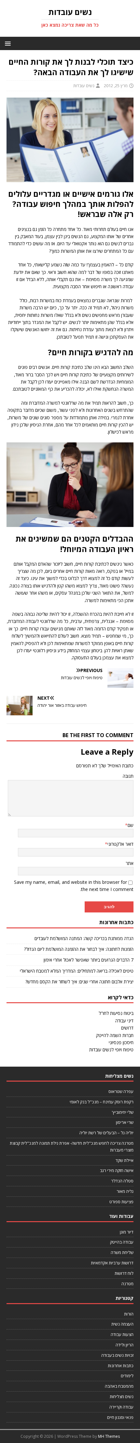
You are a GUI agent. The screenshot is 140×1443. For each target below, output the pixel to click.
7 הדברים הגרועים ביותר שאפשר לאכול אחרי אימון (88, 960)
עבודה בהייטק (121, 1242)
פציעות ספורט (121, 1202)
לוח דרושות (124, 1273)
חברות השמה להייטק (114, 1035)
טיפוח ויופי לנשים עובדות (111, 1049)
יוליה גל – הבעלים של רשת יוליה (106, 1133)
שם (130, 825)
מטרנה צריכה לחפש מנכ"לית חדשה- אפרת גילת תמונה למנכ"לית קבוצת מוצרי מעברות (71, 1146)
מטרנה (127, 1284)
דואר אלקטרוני (120, 844)
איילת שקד (124, 1160)
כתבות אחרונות (120, 1366)
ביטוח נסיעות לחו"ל (116, 1013)
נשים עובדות (83, 85)
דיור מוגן (126, 1232)
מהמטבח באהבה (119, 1386)
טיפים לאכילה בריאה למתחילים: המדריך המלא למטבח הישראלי (76, 971)
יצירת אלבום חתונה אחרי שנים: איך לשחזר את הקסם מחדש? (79, 981)
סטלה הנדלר (122, 1181)
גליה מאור (125, 1191)
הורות (128, 1314)
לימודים (127, 1376)
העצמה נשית (122, 1324)
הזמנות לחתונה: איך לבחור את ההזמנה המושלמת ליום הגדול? (78, 949)
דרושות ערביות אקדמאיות (112, 1263)
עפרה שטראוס (120, 1091)
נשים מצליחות (121, 1396)
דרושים (127, 1028)
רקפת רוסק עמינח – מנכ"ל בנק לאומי (101, 1102)
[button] (9, 43)
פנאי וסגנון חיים (120, 1417)
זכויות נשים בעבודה (117, 1355)
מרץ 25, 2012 (116, 85)
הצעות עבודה (122, 1334)
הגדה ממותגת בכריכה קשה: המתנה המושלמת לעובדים (84, 938)
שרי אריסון (124, 1122)
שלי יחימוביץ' (122, 1112)
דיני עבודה (124, 1021)
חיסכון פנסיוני (121, 1042)
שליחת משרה (122, 1252)
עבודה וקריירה (121, 1407)
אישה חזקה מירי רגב (116, 1170)
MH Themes (109, 1436)
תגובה (128, 776)
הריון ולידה (124, 1345)
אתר (129, 863)
